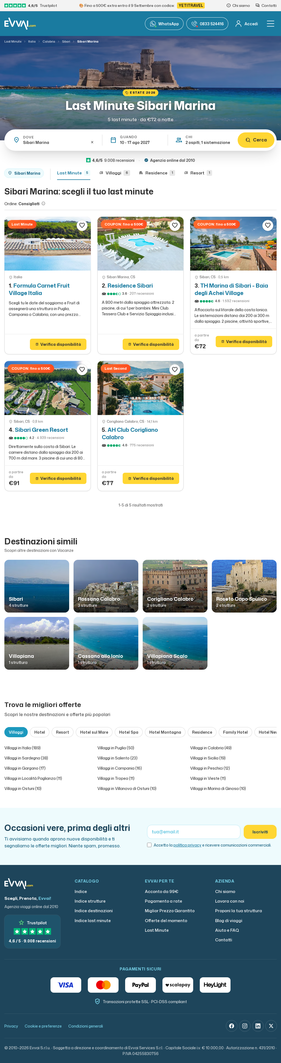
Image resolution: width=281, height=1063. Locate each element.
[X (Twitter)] (271, 1025)
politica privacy (187, 845)
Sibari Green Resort (41, 429)
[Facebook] (231, 1025)
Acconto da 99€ (161, 891)
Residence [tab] (202, 732)
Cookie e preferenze (43, 1026)
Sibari (66, 41)
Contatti (223, 940)
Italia (32, 41)
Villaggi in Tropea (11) (115, 778)
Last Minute (12, 41)
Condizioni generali (85, 1026)
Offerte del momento (166, 920)
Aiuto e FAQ (227, 930)
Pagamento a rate (163, 901)
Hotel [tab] (39, 732)
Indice (81, 891)
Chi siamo (225, 891)
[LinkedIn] (257, 1025)
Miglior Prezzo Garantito (170, 911)
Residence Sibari (130, 285)
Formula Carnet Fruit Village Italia (39, 289)
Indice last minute (93, 920)
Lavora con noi (229, 901)
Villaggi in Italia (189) (22, 747)
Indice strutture (90, 901)
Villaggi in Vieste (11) (208, 778)
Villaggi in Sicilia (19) (208, 758)
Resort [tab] (62, 732)
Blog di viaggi (228, 920)
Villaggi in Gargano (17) (25, 768)
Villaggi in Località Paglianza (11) (33, 778)
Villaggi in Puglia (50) (115, 747)
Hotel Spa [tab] (128, 732)
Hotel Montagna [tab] (165, 732)
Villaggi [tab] (16, 732)
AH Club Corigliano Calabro (130, 433)
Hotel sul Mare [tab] (94, 732)
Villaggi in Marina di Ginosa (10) (218, 788)
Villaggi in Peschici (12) (210, 768)
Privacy (11, 1026)
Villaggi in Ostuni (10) (22, 788)
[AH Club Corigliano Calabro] (140, 388)
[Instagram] (244, 1025)
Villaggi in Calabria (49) (211, 747)
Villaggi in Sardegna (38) (26, 758)
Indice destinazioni (94, 911)
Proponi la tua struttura (238, 911)
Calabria (49, 41)
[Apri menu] (271, 24)
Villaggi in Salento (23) (117, 758)
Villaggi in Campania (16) (119, 768)
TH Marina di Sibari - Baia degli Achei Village (231, 289)
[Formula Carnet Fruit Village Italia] (47, 244)
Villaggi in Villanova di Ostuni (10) (126, 788)
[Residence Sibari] (140, 244)
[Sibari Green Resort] (47, 388)
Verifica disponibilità (58, 344)
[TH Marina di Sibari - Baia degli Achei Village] (233, 244)
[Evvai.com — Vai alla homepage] (20, 24)
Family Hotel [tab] (235, 732)
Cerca (260, 140)
